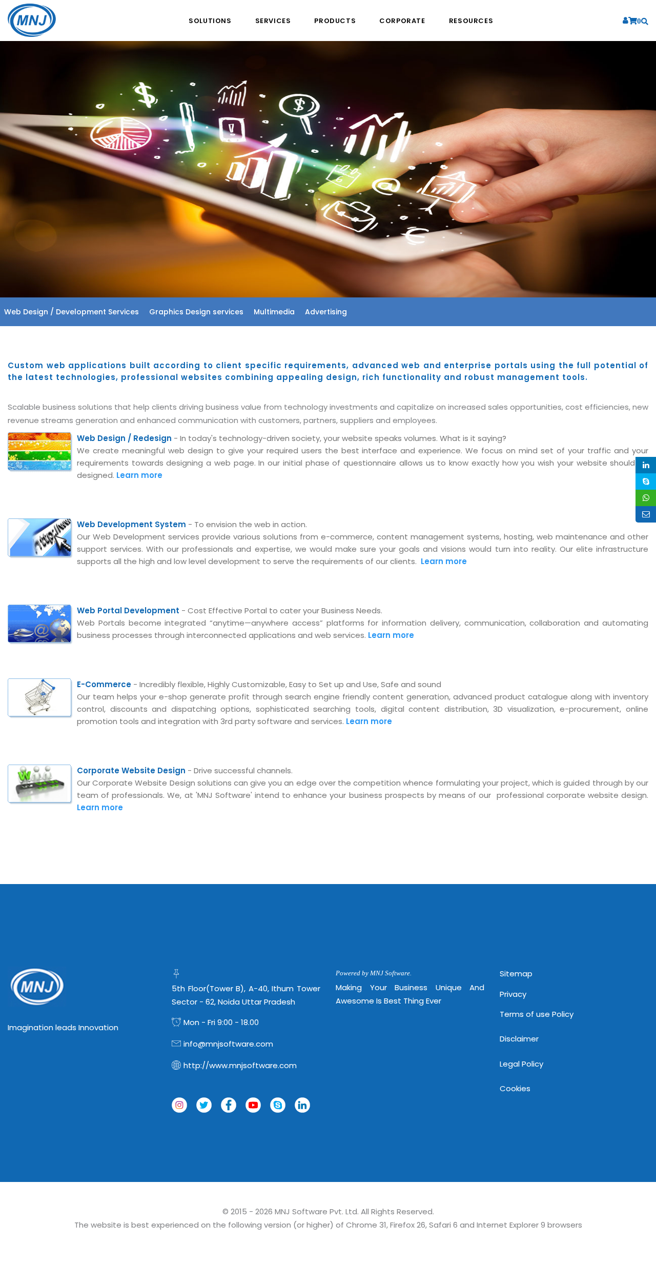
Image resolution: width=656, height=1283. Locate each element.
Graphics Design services (196, 312)
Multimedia (274, 312)
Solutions (210, 21)
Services (273, 21)
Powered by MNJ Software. (374, 973)
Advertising (326, 312)
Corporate (402, 21)
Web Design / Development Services (71, 312)
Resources (471, 21)
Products (335, 21)
